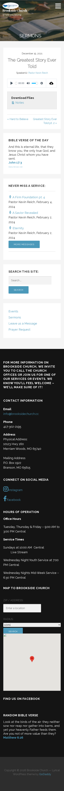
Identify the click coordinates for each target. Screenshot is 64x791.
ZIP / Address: (13, 600)
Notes (19, 102)
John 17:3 (15, 162)
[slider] (16, 83)
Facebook (14, 500)
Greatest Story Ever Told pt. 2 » (45, 121)
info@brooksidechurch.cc (21, 414)
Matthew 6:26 (13, 737)
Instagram (15, 490)
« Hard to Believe (17, 119)
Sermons (15, 317)
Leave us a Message (23, 323)
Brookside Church (14, 10)
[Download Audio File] (51, 83)
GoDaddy (45, 774)
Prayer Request (19, 329)
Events (13, 311)
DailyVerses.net (15, 167)
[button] (59, 6)
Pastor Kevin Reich (38, 73)
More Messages (24, 244)
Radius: (8, 619)
